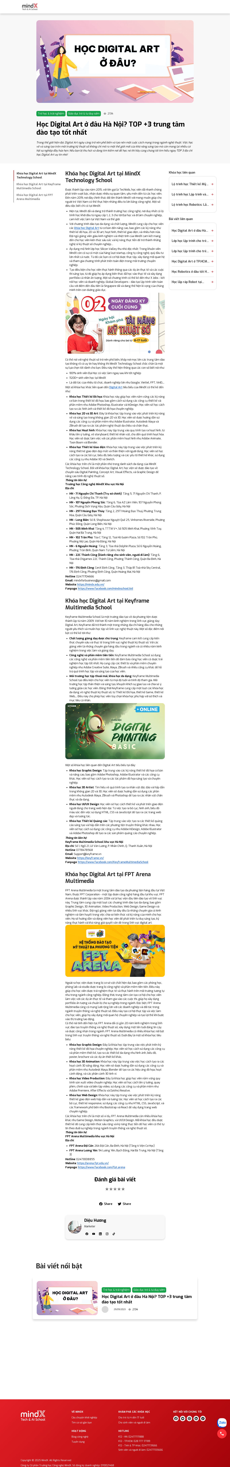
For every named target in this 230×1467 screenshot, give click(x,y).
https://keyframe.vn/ (90, 858)
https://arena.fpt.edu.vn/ (93, 1163)
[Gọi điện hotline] (222, 1433)
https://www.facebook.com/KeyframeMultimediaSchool (113, 862)
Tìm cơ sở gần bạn (82, 1422)
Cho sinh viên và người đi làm (134, 1422)
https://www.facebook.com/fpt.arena (101, 1167)
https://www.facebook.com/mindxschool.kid (105, 588)
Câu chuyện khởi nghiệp (84, 1417)
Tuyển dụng (78, 1441)
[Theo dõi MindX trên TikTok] (203, 1418)
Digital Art (115, 387)
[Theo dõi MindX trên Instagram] (189, 1418)
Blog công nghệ (80, 1436)
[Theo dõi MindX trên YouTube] (182, 1418)
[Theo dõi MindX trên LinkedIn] (196, 1418)
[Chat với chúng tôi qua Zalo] (222, 1423)
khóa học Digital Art (86, 228)
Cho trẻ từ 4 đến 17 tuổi (131, 1417)
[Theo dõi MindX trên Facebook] (176, 1418)
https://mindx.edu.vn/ (90, 584)
